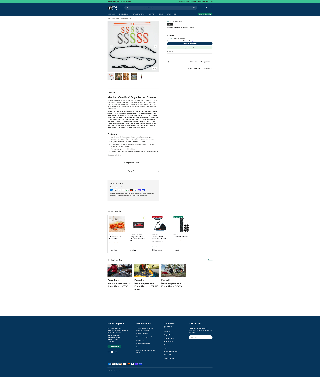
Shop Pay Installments (171, 351)
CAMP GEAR (111, 14)
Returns (166, 345)
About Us (167, 331)
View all (210, 260)
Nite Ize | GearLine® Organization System (121, 18)
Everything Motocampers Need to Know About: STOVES (119, 283)
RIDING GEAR (123, 14)
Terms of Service (169, 358)
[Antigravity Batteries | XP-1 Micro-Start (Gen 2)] (138, 224)
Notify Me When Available (190, 43)
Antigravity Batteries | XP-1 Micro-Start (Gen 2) (137, 239)
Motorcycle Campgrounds (144, 337)
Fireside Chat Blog (142, 333)
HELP (174, 14)
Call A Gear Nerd (114, 346)
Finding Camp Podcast (143, 343)
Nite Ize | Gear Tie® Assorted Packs (115, 238)
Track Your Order (169, 338)
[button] (189, 47)
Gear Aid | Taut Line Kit (181, 237)
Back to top (160, 313)
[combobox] (160, 8)
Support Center (168, 335)
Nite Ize (169, 21)
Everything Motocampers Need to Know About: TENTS (173, 283)
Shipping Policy (168, 341)
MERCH (160, 14)
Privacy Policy (168, 355)
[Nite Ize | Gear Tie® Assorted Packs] (117, 224)
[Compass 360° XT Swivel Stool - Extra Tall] (160, 224)
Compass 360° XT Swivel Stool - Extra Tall (159, 238)
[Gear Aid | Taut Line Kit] (182, 224)
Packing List (140, 340)
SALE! (169, 14)
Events (138, 347)
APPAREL (151, 14)
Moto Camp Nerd (115, 371)
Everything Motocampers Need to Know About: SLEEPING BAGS (146, 285)
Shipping (169, 38)
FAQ (165, 348)
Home (109, 18)
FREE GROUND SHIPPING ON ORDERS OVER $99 (195, 2)
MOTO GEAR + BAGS (138, 14)
